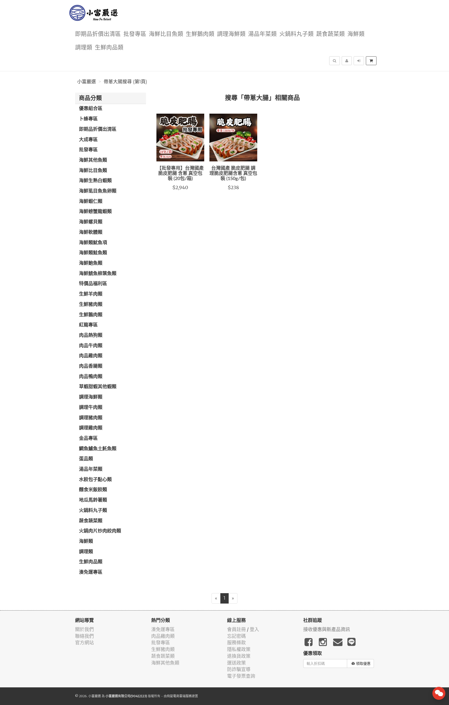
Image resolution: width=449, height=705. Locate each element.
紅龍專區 (88, 325)
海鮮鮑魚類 (90, 263)
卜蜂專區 (88, 119)
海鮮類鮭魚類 (93, 253)
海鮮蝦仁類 (90, 201)
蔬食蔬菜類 (330, 34)
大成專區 (88, 140)
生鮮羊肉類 (90, 294)
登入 (254, 629)
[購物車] (371, 60)
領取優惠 (363, 663)
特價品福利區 (93, 284)
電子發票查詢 (241, 676)
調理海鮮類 (231, 34)
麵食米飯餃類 (93, 490)
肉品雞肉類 (90, 356)
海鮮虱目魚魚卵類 (97, 191)
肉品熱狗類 (90, 335)
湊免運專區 (90, 572)
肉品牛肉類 (90, 346)
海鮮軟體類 (90, 232)
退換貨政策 (238, 656)
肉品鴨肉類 (90, 376)
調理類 (83, 47)
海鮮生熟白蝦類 (95, 181)
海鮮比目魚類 (166, 34)
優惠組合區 (90, 108)
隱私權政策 (238, 649)
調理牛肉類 (90, 407)
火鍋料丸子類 (296, 34)
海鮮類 (356, 34)
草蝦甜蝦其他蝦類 (97, 387)
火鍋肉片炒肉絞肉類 (100, 531)
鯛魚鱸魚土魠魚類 (97, 449)
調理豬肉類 (90, 418)
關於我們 (84, 629)
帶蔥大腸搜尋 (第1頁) (125, 82)
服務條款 (236, 643)
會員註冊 (236, 629)
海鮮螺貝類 (90, 222)
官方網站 (84, 643)
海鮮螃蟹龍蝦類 (95, 211)
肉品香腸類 (90, 366)
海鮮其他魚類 (93, 160)
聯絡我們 (84, 636)
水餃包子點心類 (95, 479)
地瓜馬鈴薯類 (93, 500)
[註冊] (347, 60)
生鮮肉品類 (109, 47)
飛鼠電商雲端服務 (179, 696)
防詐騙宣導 (238, 669)
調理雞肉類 (90, 428)
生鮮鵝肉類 (200, 34)
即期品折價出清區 (98, 34)
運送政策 (236, 663)
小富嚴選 (86, 82)
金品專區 (88, 438)
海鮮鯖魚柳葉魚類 (97, 273)
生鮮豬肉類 (90, 304)
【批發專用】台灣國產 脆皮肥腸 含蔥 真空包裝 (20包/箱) (180, 173)
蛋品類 (86, 459)
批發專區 (134, 34)
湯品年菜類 (262, 34)
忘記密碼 (236, 636)
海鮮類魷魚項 (93, 243)
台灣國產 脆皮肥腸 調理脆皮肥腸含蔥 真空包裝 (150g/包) (233, 173)
